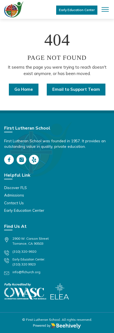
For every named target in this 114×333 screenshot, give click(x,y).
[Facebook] (9, 159)
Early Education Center (77, 10)
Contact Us (14, 202)
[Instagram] (21, 159)
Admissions (14, 195)
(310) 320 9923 (24, 264)
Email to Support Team (76, 89)
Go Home (23, 89)
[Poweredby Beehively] (57, 326)
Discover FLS (15, 187)
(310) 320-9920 (24, 251)
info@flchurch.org (26, 272)
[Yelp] (34, 159)
